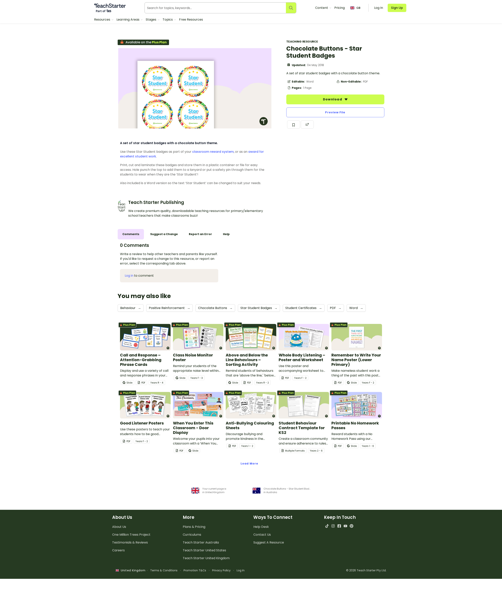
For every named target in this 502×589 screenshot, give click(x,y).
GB (358, 8)
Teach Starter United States (204, 550)
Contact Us (262, 534)
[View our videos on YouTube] (345, 526)
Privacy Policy (221, 570)
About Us (119, 526)
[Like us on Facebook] (339, 526)
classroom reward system (213, 151)
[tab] (131, 234)
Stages (151, 19)
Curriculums (192, 534)
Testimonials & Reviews (130, 542)
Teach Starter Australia (201, 542)
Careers (118, 550)
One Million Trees (131, 534)
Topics (168, 19)
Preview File (335, 112)
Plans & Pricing (194, 526)
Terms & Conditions (163, 570)
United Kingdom (132, 570)
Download (333, 99)
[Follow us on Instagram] (333, 526)
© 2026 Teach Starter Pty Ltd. (366, 570)
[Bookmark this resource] (293, 124)
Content (322, 7)
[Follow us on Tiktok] (327, 526)
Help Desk (261, 526)
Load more (249, 463)
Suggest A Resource (268, 542)
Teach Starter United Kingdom (206, 558)
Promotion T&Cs (195, 570)
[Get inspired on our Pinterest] (351, 526)
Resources (102, 19)
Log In (241, 570)
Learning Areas (128, 19)
